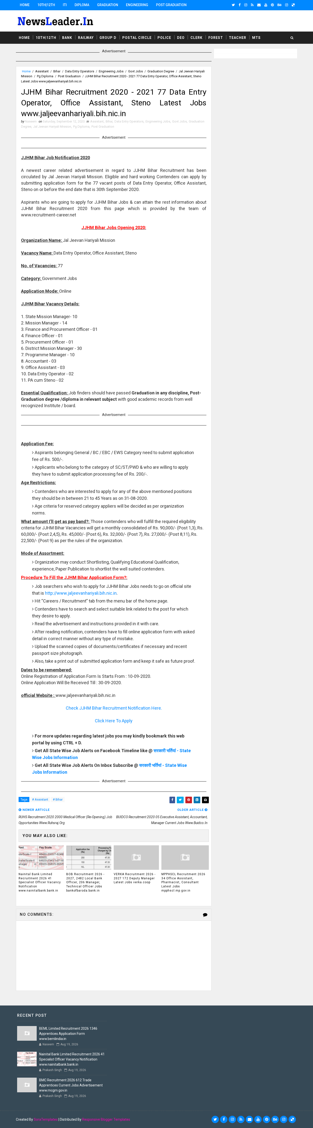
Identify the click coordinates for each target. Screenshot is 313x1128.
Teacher (237, 38)
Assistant (42, 71)
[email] (259, 5)
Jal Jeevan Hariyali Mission (52, 126)
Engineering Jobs (111, 71)
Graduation (107, 5)
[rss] (252, 5)
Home (25, 5)
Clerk (196, 38)
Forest (215, 38)
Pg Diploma (45, 76)
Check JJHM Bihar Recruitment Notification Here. (114, 708)
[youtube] (265, 5)
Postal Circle (137, 38)
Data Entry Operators (79, 71)
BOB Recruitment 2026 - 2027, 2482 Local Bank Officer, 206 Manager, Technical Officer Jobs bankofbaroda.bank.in (85, 882)
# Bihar (58, 799)
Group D (108, 38)
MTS (256, 38)
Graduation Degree (160, 71)
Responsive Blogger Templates (106, 1119)
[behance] (279, 5)
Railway (86, 38)
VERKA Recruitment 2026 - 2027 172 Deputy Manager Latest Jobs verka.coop (135, 878)
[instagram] (245, 5)
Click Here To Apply (114, 720)
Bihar (56, 71)
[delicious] (293, 5)
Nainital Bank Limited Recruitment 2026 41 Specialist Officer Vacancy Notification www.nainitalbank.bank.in (40, 882)
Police (164, 38)
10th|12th (46, 5)
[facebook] (239, 5)
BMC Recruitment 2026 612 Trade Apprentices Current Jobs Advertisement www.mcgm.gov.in (71, 1085)
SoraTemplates (46, 1119)
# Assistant (40, 799)
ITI (65, 5)
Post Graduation (171, 5)
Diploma (82, 5)
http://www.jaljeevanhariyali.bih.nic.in (81, 593)
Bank (67, 38)
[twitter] (233, 5)
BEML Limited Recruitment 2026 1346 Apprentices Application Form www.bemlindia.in (68, 1034)
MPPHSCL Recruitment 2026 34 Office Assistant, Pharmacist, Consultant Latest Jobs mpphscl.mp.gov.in (183, 882)
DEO (181, 38)
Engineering (137, 5)
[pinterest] (272, 5)
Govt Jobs (135, 71)
